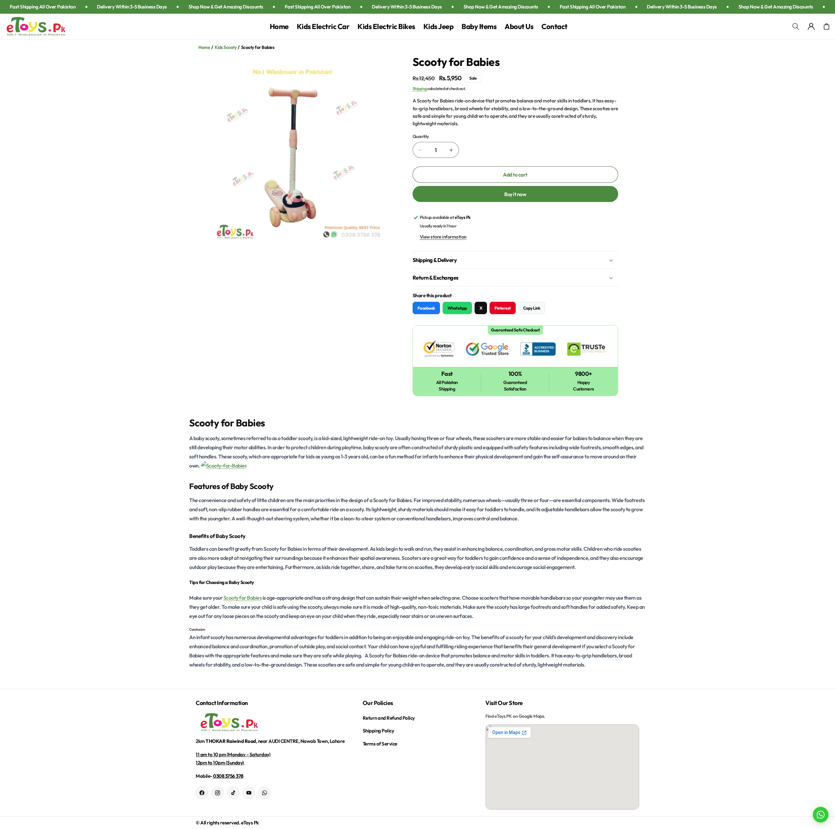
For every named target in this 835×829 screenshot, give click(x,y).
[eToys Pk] (273, 722)
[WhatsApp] (264, 793)
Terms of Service (380, 744)
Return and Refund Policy (389, 718)
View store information (443, 237)
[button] (796, 27)
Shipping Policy (378, 731)
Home (204, 47)
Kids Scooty (226, 47)
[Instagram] (217, 793)
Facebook (426, 308)
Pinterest (502, 308)
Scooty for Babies (242, 597)
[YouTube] (249, 793)
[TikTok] (233, 793)
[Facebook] (202, 793)
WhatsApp (457, 308)
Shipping (420, 88)
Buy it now (515, 194)
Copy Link (531, 308)
